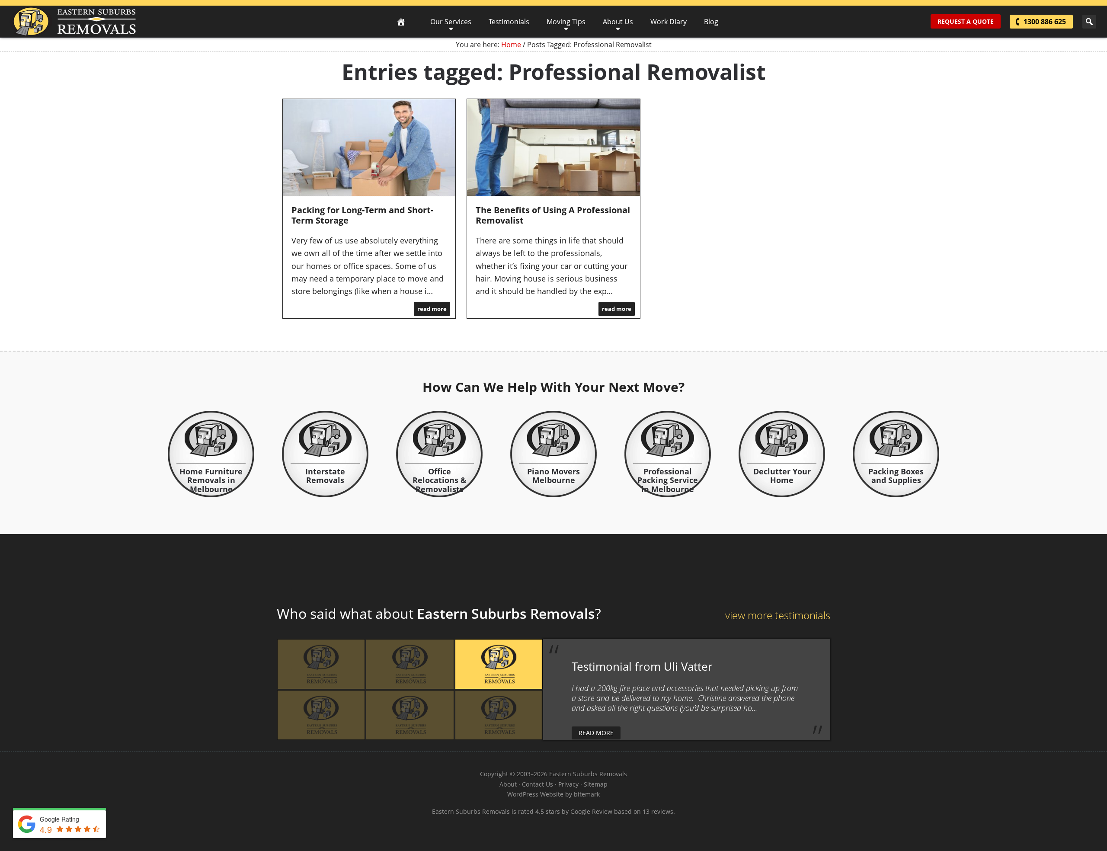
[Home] (401, 22)
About (508, 784)
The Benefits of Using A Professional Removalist (553, 215)
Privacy (568, 784)
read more (432, 309)
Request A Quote (965, 21)
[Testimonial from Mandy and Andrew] (321, 664)
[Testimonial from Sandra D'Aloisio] (498, 715)
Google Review (591, 811)
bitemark (587, 794)
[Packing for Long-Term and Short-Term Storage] (369, 147)
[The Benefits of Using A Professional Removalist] (553, 147)
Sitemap (596, 784)
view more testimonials (777, 615)
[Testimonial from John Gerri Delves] (321, 715)
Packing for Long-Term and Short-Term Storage (362, 215)
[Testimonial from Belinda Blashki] (409, 715)
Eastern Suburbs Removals (73, 21)
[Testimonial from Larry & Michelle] (409, 664)
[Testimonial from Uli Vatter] (498, 664)
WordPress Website (535, 794)
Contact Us (537, 784)
